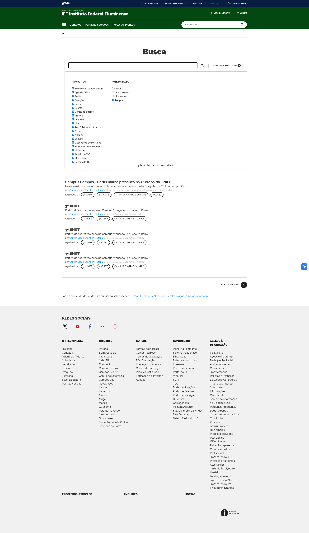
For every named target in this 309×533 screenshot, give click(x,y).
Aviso (77, 131)
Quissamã (105, 406)
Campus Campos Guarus (131, 194)
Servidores (216, 387)
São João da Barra (110, 426)
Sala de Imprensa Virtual (187, 410)
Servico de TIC (82, 162)
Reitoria (103, 348)
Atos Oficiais (217, 464)
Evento (78, 108)
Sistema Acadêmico (185, 352)
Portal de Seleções (97, 24)
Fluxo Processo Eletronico (88, 146)
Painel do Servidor (184, 368)
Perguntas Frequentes (223, 406)
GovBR (66, 3)
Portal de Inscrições (185, 395)
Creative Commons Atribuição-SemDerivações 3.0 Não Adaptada (169, 296)
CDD (175, 383)
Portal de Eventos (123, 24)
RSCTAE (190, 494)
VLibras (243, 13)
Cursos (141, 341)
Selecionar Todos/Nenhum (89, 88)
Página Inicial (63, 33)
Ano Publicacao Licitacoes (89, 127)
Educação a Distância (149, 364)
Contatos (75, 24)
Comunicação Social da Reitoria (86, 190)
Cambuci (104, 364)
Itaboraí (103, 387)
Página (78, 104)
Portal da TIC (180, 372)
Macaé (103, 395)
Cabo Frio (104, 360)
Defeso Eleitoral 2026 (185, 418)
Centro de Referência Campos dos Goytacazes (111, 379)
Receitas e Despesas (222, 375)
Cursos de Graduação (149, 356)
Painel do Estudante (185, 348)
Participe (197, 3)
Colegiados (68, 360)
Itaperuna (104, 391)
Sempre (118, 100)
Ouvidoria (179, 399)
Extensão (67, 375)
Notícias (79, 135)
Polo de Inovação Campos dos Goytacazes (109, 414)
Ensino (66, 368)
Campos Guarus (108, 372)
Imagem (79, 119)
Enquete (79, 139)
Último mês (120, 96)
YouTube (77, 326)
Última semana (122, 92)
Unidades (105, 341)
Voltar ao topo (230, 284)
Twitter (64, 326)
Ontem (118, 88)
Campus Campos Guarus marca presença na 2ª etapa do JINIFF (118, 182)
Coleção (79, 100)
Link (77, 123)
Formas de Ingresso (148, 348)
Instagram (115, 326)
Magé (102, 399)
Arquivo (79, 115)
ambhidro (131, 494)
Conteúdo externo (84, 112)
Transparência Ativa (221, 480)
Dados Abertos (219, 410)
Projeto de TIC (82, 154)
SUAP (176, 379)
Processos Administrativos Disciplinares (219, 426)
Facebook (90, 326)
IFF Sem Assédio (183, 406)
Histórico (67, 348)
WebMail (178, 375)
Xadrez (157, 194)
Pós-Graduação (145, 360)
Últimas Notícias (71, 383)
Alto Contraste (222, 13)
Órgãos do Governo (237, 3)
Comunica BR (151, 3)
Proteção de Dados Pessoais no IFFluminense (221, 437)
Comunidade (182, 341)
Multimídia (80, 158)
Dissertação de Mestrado (88, 142)
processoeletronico (77, 494)
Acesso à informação (175, 3)
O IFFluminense (72, 341)
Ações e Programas (222, 356)
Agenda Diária (82, 92)
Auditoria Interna (220, 364)
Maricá (103, 402)
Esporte (104, 194)
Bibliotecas (179, 356)
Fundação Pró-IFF (220, 476)
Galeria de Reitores (73, 356)
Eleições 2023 (181, 414)
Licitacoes (80, 150)
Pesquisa (67, 372)
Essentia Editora (71, 379)
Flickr (102, 326)
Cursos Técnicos (146, 352)
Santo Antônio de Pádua (113, 422)
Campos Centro (108, 368)
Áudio (78, 96)
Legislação (215, 3)
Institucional (217, 352)
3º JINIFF (87, 194)
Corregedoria (181, 402)
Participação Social (221, 360)
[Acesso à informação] (230, 513)
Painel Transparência (222, 445)
